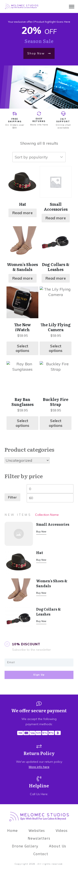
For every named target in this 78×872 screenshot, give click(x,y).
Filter (12, 497)
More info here (39, 124)
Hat (39, 552)
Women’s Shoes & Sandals (51, 583)
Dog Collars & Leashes (48, 611)
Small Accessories (52, 524)
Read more (22, 212)
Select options (22, 348)
